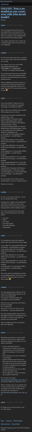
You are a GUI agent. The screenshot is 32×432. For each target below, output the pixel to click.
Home (2, 420)
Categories (9, 420)
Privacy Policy (16, 424)
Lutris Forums (5, 4)
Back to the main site (6, 1)
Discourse (10, 427)
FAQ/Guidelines (18, 420)
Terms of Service (5, 424)
